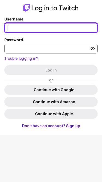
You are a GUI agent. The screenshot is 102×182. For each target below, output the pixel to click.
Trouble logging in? (21, 58)
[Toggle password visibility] (92, 48)
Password (13, 39)
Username (13, 19)
